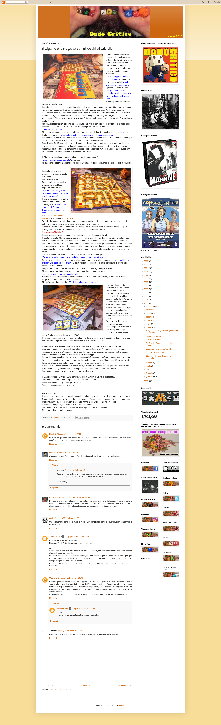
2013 (146, 381)
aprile (148, 366)
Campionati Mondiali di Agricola (159, 349)
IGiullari (52, 434)
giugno (149, 327)
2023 (146, 272)
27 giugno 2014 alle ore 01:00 (66, 518)
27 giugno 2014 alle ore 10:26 (77, 537)
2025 (146, 265)
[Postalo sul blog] (79, 417)
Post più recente (49, 685)
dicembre (150, 306)
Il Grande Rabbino (56, 497)
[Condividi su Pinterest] (88, 417)
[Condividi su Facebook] (85, 417)
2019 (146, 286)
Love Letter (69, 218)
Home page (87, 685)
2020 (146, 282)
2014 (146, 303)
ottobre (149, 313)
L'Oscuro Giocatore (153, 340)
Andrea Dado (55, 537)
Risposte (55, 465)
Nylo (51, 452)
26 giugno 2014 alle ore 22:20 (69, 434)
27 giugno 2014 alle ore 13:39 (70, 578)
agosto (149, 320)
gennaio (149, 377)
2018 (146, 289)
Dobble (49, 215)
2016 (146, 296)
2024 (146, 268)
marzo (149, 370)
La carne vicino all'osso (155, 336)
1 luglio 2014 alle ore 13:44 (76, 470)
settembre (150, 317)
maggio (149, 363)
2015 (146, 300)
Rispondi (53, 444)
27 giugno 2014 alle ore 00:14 (77, 497)
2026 (146, 261)
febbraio (149, 373)
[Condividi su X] (82, 417)
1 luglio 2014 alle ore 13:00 (83, 609)
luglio (148, 324)
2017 (146, 293)
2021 (146, 279)
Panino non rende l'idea (155, 353)
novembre (150, 310)
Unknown (53, 578)
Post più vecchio (125, 685)
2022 (146, 275)
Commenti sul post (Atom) (60, 689)
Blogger (122, 706)
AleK (51, 518)
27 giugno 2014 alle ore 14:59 (70, 631)
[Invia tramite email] (76, 417)
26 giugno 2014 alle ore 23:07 (66, 452)
